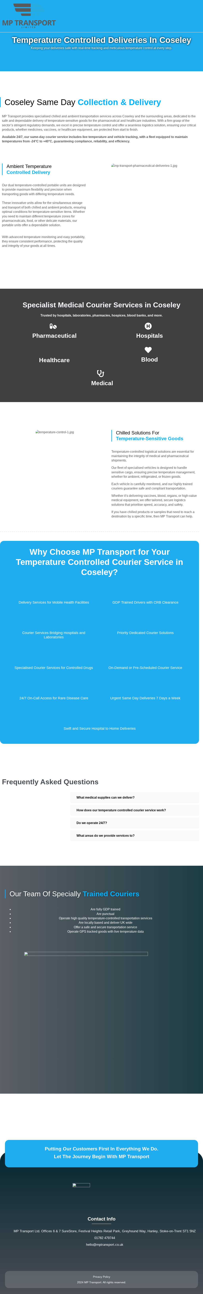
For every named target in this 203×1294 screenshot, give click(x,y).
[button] (198, 16)
